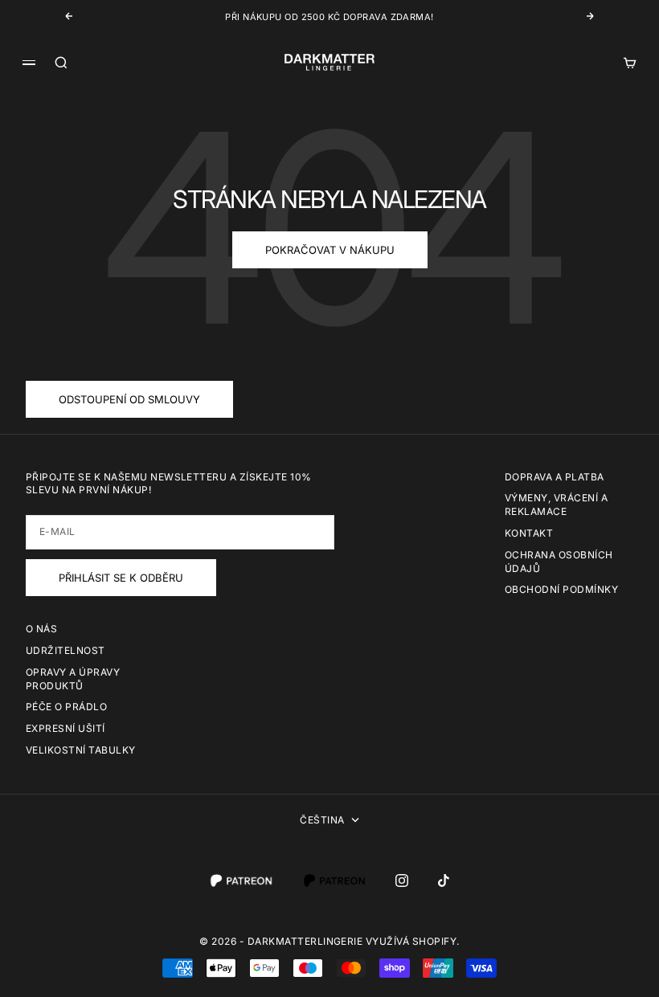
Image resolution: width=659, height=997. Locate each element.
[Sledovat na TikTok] (444, 880)
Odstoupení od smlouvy (129, 399)
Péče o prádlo (66, 707)
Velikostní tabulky (81, 750)
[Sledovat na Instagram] (402, 880)
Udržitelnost (65, 650)
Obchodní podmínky (561, 589)
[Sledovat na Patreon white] (241, 880)
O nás (41, 629)
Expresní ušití (65, 728)
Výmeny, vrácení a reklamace (556, 504)
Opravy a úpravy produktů (73, 679)
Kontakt (529, 533)
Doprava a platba (554, 477)
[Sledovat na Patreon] (334, 880)
